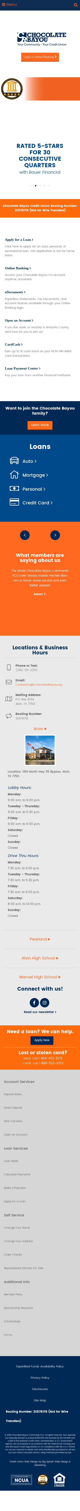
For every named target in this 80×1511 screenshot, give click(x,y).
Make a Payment (15, 1188)
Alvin (39, 729)
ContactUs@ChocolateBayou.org (39, 684)
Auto (29, 461)
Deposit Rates (13, 1094)
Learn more (40, 425)
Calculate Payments (17, 1174)
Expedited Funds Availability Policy (40, 1366)
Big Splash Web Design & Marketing (53, 1463)
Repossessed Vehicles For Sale (23, 1268)
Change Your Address (18, 1241)
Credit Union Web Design (24, 1462)
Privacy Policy (40, 1377)
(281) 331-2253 (26, 670)
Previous (25, 535)
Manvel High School (38, 977)
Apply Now (42, 1040)
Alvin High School (39, 958)
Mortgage (34, 475)
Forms (8, 1335)
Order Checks (13, 1254)
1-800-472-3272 (50, 1058)
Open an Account (15, 1134)
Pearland (39, 939)
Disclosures (40, 1389)
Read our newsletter (39, 1012)
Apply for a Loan (14, 1201)
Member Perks (13, 1294)
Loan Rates (11, 1161)
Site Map (40, 1400)
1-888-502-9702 (51, 1063)
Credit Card (37, 503)
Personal (33, 489)
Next (55, 535)
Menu (11, 5)
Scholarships (12, 1321)
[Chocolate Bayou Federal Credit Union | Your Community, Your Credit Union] (42, 39)
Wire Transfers (13, 1121)
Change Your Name (17, 1228)
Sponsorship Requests (18, 1308)
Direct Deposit (13, 1108)
